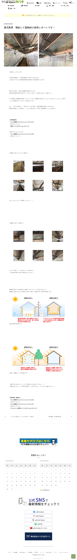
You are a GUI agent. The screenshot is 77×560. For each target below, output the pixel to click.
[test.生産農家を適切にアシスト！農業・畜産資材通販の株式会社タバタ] (14, 2)
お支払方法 (31, 3)
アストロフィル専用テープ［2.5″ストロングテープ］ (23, 408)
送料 (40, 3)
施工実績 (30, 552)
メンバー (42, 552)
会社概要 (15, 552)
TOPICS (36, 552)
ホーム (9, 552)
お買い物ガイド (22, 552)
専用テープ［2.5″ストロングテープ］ (19, 126)
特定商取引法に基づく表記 (38, 555)
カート (55, 552)
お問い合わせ (49, 552)
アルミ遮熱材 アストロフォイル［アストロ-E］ (22, 134)
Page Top (73, 556)
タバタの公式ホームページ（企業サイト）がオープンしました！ (39, 15)
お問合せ (49, 3)
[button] (65, 2)
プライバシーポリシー (64, 552)
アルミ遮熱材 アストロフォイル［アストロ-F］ (22, 122)
